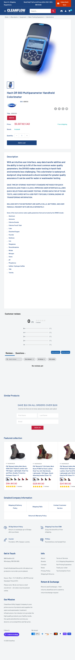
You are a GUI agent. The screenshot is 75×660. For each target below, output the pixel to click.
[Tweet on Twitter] (63, 108)
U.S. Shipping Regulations (63, 561)
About (43, 558)
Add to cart (22, 143)
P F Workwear (10, 463)
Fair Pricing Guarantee (63, 564)
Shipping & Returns (47, 574)
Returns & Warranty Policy (38, 516)
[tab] (20, 353)
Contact (43, 564)
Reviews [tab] (10, 353)
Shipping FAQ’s (37, 506)
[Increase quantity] (27, 136)
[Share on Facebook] (55, 108)
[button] (69, 11)
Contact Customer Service (60, 506)
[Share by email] (66, 108)
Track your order (62, 568)
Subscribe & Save (62, 3)
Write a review (65, 352)
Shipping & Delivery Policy (15, 506)
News (43, 568)
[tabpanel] (37, 372)
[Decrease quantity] (17, 136)
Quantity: (10, 135)
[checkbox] (51, 359)
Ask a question (55, 352)
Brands (43, 561)
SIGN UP (37, 427)
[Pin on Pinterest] (59, 108)
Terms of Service (62, 558)
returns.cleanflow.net (48, 590)
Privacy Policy (45, 571)
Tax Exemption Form (63, 571)
